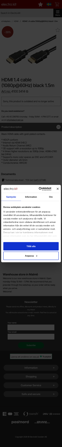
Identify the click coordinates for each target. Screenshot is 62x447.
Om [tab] (51, 197)
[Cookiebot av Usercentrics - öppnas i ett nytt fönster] (39, 189)
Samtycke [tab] (11, 197)
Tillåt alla (31, 246)
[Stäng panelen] (58, 189)
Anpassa (29, 255)
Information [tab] (31, 197)
